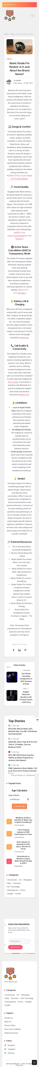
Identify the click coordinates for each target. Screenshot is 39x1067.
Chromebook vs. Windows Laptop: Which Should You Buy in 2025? (23, 859)
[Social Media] (19, 1045)
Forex (23, 890)
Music (13, 34)
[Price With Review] (9, 15)
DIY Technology (14, 887)
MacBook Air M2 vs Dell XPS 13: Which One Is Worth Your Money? (23, 820)
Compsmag (23, 338)
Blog (9, 883)
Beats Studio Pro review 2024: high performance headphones (22, 572)
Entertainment (13, 890)
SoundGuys (23, 179)
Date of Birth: (14, 795)
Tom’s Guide (13, 382)
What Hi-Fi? (24, 395)
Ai (20, 880)
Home (6, 34)
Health (18, 894)
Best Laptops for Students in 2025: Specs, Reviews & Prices (23, 845)
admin (18, 80)
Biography (28, 880)
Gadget (10, 894)
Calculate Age (19, 806)
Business (17, 883)
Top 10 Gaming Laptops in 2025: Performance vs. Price (23, 832)
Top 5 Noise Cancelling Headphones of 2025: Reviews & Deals (26, 678)
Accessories (12, 880)
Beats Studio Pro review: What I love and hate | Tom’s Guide (22, 562)
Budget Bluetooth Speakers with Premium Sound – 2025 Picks (26, 697)
